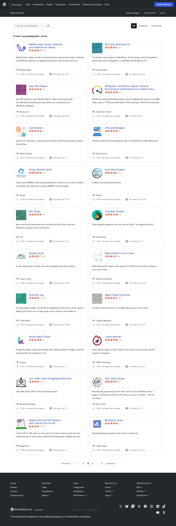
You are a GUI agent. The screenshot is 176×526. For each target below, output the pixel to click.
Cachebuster (36, 127)
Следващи (110, 463)
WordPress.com (144, 483)
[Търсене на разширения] (48, 25)
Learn (75, 483)
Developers (78, 491)
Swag (108, 495)
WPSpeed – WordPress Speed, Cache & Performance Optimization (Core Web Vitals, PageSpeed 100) (129, 88)
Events (108, 487)
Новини (13, 487)
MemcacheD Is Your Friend (119, 253)
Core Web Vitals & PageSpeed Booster (50, 378)
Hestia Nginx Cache (39, 336)
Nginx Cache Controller (117, 295)
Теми (44, 487)
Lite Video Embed (114, 169)
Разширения (47, 491)
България (39, 510)
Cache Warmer (113, 336)
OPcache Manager (115, 127)
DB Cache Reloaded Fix (117, 44)
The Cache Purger (115, 378)
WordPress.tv (80, 495)
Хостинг (14, 491)
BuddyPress (143, 495)
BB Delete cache (114, 420)
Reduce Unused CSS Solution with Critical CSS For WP (45, 422)
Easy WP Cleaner (38, 86)
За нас (13, 483)
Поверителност (17, 495)
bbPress (141, 491)
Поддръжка (78, 487)
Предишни (65, 463)
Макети (45, 495)
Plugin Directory (17, 13)
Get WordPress (164, 4)
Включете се (111, 483)
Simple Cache (36, 253)
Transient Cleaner (114, 211)
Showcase (46, 483)
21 (102, 463)
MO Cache (34, 211)
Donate (109, 491)
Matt (140, 487)
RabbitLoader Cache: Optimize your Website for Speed (45, 46)
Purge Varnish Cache (40, 169)
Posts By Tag (36, 295)
